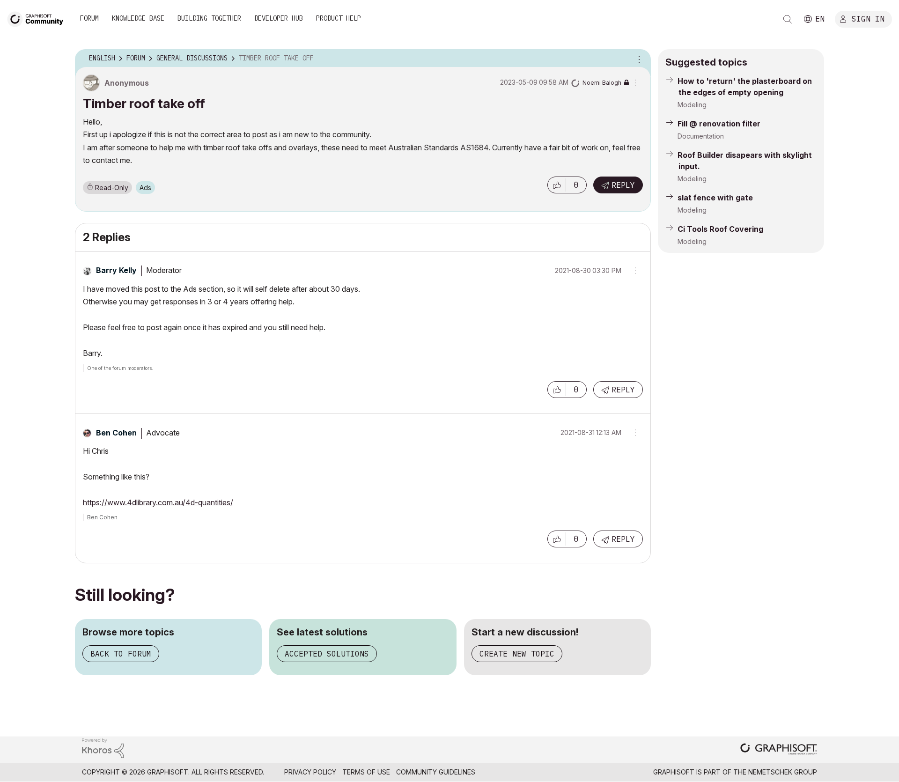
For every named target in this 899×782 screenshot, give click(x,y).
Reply (623, 185)
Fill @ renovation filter (719, 123)
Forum (89, 18)
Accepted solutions (327, 653)
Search (788, 19)
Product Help (338, 18)
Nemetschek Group (782, 772)
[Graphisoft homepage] (778, 750)
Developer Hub (278, 18)
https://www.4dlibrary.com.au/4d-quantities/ (158, 502)
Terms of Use (366, 772)
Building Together (209, 18)
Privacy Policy (310, 772)
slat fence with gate (715, 197)
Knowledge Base (138, 18)
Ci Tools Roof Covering (720, 229)
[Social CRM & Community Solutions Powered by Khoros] (103, 748)
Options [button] (638, 58)
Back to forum (120, 653)
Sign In (868, 18)
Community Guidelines (435, 772)
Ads (145, 188)
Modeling (692, 105)
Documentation (701, 136)
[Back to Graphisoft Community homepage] (38, 18)
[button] (557, 185)
